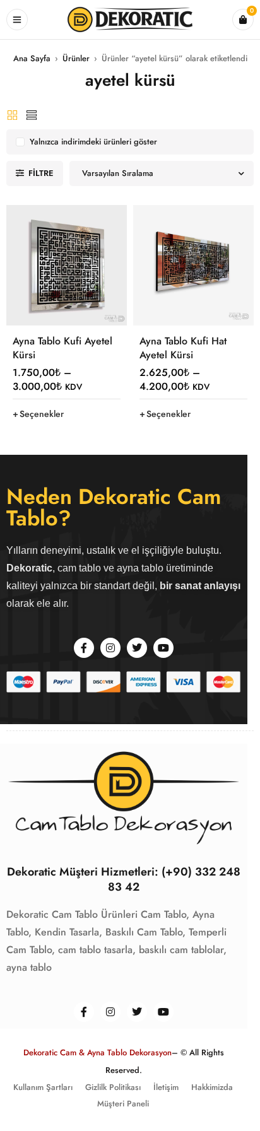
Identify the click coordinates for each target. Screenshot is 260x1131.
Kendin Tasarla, (68, 932)
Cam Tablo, (165, 914)
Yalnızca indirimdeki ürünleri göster (93, 142)
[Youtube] (163, 648)
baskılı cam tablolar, (183, 949)
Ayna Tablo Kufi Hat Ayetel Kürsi (183, 348)
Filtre (41, 173)
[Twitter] (137, 648)
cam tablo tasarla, (97, 949)
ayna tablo (29, 967)
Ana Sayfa (31, 58)
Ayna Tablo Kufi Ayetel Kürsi (62, 348)
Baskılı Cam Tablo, (145, 932)
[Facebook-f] (84, 648)
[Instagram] (110, 648)
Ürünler (76, 58)
